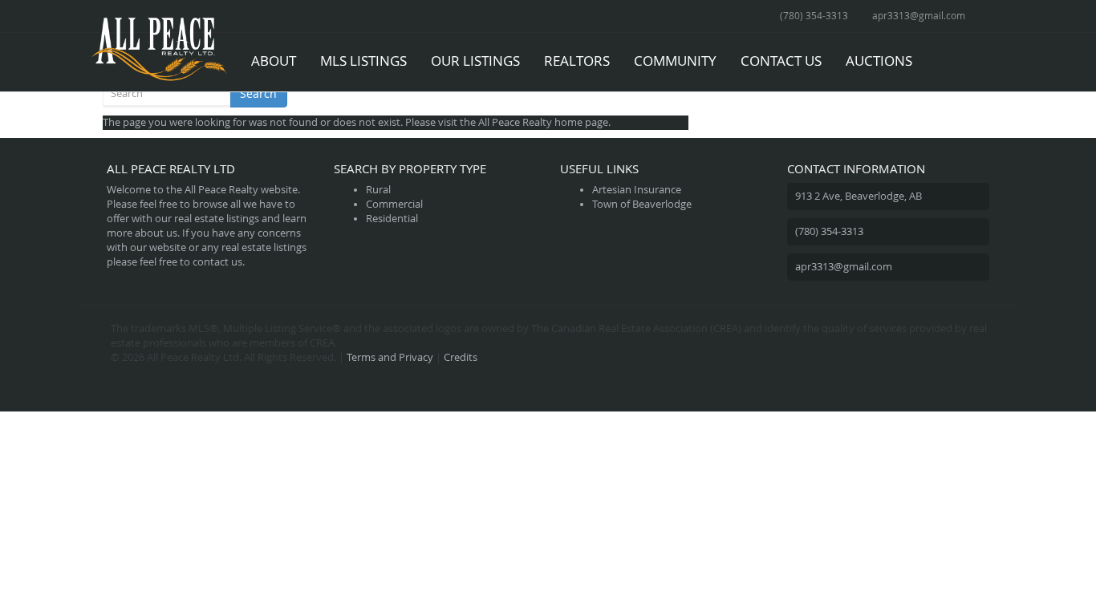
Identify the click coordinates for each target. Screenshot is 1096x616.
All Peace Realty (515, 122)
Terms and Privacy (390, 357)
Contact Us (781, 60)
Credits (460, 357)
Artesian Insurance (636, 190)
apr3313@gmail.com (918, 15)
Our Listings (475, 60)
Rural (378, 190)
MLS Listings (363, 60)
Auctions (879, 60)
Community (675, 60)
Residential (392, 218)
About (273, 60)
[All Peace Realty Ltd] (159, 53)
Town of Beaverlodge (642, 204)
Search (258, 93)
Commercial (394, 204)
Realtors (577, 60)
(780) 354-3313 (814, 15)
